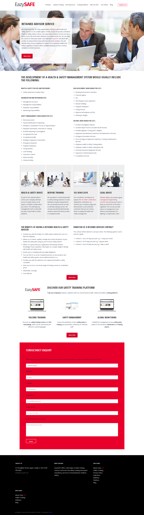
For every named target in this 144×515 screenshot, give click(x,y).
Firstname (29, 371)
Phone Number (31, 407)
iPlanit (50, 512)
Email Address (30, 395)
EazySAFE (55, 39)
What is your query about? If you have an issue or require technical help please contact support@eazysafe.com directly (63, 359)
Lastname (29, 383)
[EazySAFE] (25, 5)
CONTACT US (122, 5)
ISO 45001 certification (88, 200)
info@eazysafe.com (21, 473)
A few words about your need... (36, 419)
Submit (31, 441)
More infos (27, 56)
